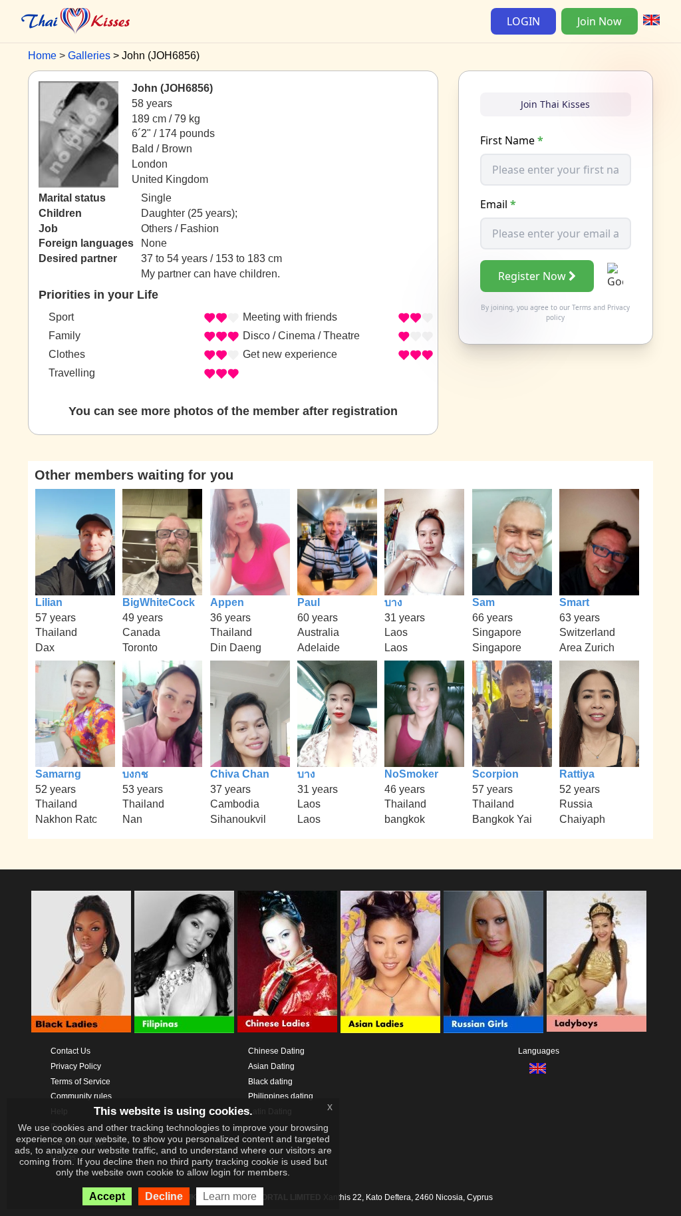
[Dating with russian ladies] (493, 962)
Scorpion (495, 774)
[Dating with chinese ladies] (287, 962)
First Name (511, 140)
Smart (574, 602)
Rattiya (577, 774)
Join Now (599, 21)
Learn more (230, 1196)
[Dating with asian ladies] (390, 962)
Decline (164, 1196)
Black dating (270, 1081)
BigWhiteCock (158, 602)
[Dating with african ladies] (81, 962)
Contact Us (70, 1051)
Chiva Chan (239, 774)
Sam (483, 602)
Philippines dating (280, 1096)
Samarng (58, 774)
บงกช (135, 774)
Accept (107, 1196)
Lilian (49, 602)
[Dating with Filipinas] (184, 962)
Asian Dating (271, 1066)
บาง (393, 602)
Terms (581, 307)
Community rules (81, 1096)
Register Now (532, 276)
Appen (227, 602)
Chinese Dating (276, 1051)
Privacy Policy (76, 1066)
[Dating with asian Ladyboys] (596, 962)
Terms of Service (80, 1081)
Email (498, 204)
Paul (308, 602)
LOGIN (523, 21)
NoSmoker (411, 774)
